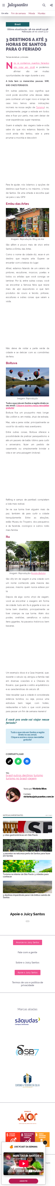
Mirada (32, 13)
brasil (9, 775)
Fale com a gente (27, 952)
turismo (38, 775)
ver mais (48, 815)
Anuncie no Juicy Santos (27, 942)
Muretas (41, 13)
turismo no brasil (16, 778)
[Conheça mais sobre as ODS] (28, 1139)
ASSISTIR (23, 1181)
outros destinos (23, 775)
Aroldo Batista (38, 573)
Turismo (40, 107)
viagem (32, 778)
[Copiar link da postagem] (9, 761)
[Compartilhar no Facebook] (27, 761)
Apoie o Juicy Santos (28, 972)
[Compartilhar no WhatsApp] (18, 761)
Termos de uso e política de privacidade (27, 984)
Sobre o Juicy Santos (27, 962)
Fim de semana (18, 13)
